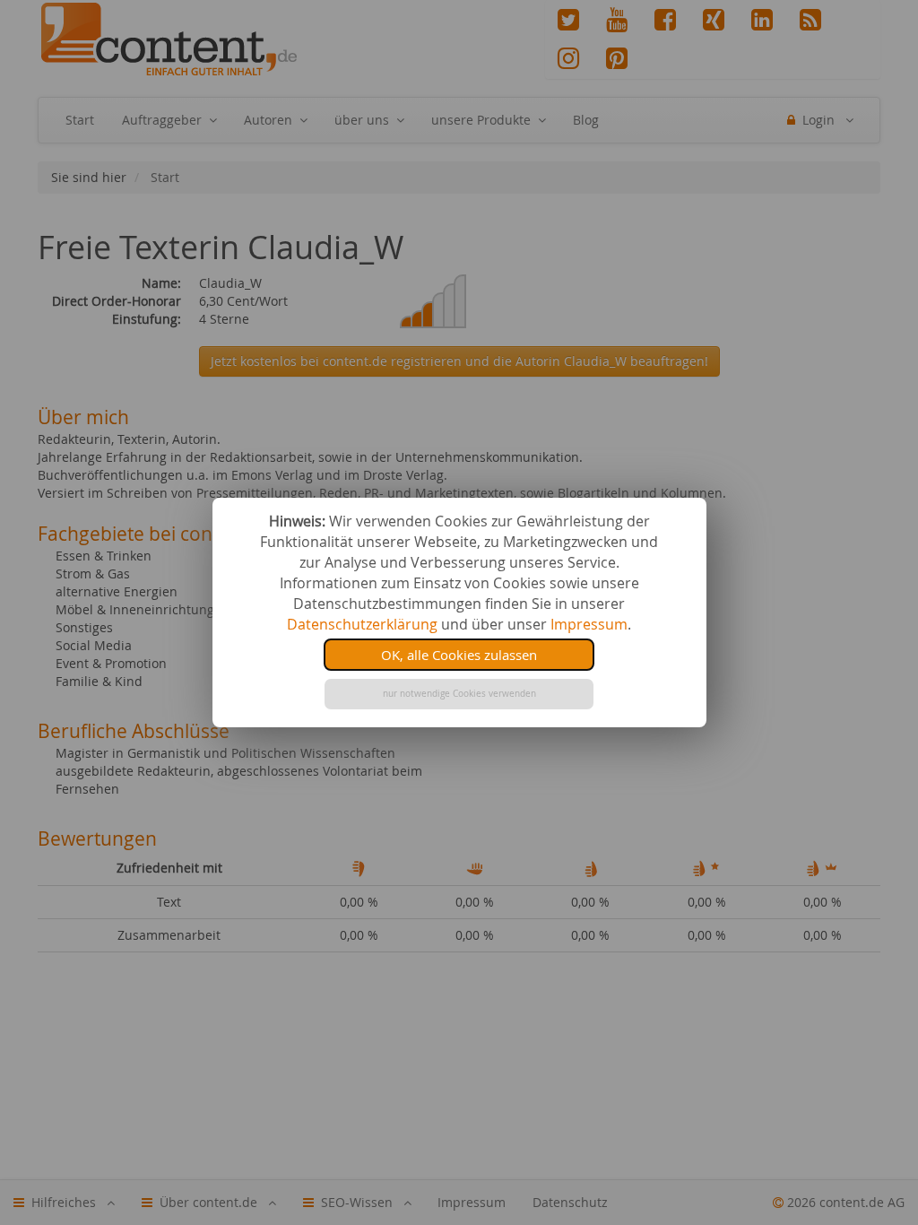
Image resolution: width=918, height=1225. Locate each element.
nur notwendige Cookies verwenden (459, 693)
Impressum (589, 624)
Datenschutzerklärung (362, 624)
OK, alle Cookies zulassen (459, 655)
